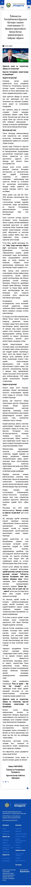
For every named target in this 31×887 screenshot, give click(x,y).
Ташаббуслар (6, 852)
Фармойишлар (6, 845)
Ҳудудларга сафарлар (21, 834)
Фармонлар (6, 840)
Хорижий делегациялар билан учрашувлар (21, 840)
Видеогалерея (6, 861)
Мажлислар (18, 831)
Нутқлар (18, 845)
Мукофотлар (6, 834)
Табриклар (18, 847)
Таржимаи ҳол (6, 831)
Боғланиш (19, 865)
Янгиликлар (18, 828)
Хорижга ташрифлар (21, 836)
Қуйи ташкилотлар (20, 860)
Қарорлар (5, 842)
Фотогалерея (6, 858)
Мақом (4, 828)
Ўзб (2, 7)
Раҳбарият (18, 858)
